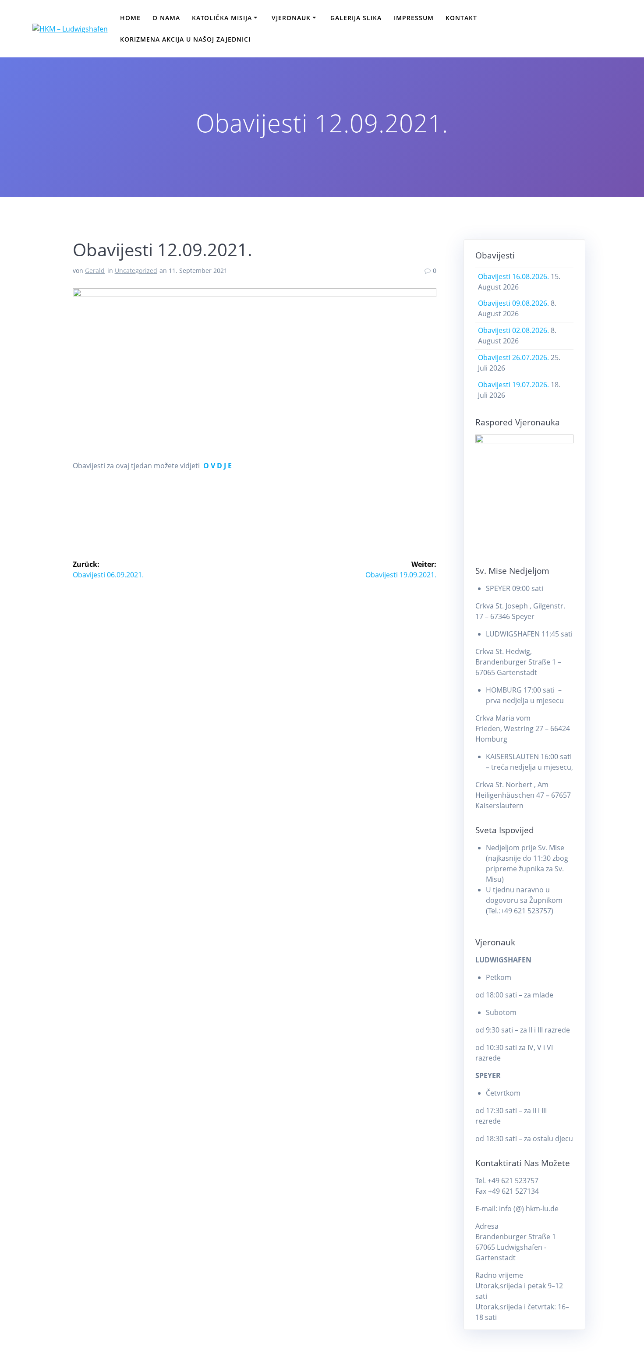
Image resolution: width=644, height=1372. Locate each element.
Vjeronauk (291, 18)
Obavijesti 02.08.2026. (513, 330)
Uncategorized (136, 270)
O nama (166, 18)
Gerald (95, 270)
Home (130, 18)
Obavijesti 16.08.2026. (513, 276)
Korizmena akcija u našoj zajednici (185, 39)
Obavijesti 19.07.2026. (513, 384)
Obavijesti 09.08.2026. (513, 303)
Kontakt (461, 18)
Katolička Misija (222, 18)
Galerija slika (356, 18)
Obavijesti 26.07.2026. (513, 357)
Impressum (414, 18)
